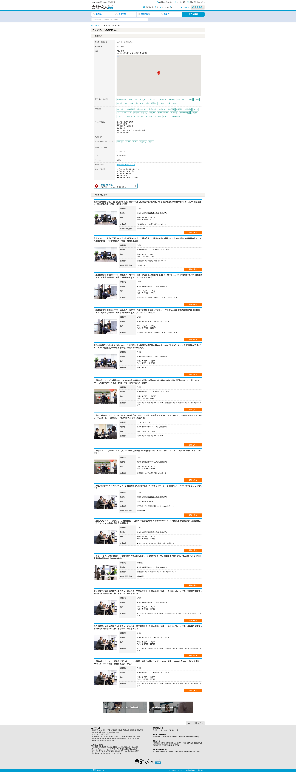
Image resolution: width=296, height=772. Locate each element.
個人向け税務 (157, 751)
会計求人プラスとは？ (166, 2)
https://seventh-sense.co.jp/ (126, 165)
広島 (103, 732)
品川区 (132, 736)
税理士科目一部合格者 (185, 743)
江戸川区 (114, 740)
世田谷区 (122, 736)
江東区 (108, 740)
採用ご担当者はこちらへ (197, 2)
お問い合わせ (190, 770)
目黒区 (127, 736)
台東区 (99, 740)
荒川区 (137, 738)
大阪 (93, 732)
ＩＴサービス (170, 751)
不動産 (181, 751)
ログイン (186, 8)
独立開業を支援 (97, 753)
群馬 (115, 730)
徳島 (110, 732)
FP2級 (177, 745)
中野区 (99, 738)
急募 (135, 749)
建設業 (189, 751)
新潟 (131, 730)
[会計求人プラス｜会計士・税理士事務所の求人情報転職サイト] (111, 8)
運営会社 (200, 770)
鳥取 (100, 732)
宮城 (124, 730)
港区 (107, 736)
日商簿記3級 (166, 745)
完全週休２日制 (112, 747)
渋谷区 (116, 736)
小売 (176, 751)
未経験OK (95, 747)
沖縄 (117, 732)
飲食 (163, 751)
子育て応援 (116, 749)
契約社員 (175, 730)
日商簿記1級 (198, 743)
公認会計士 (156, 743)
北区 (127, 738)
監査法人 (182, 736)
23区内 (102, 734)
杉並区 (108, 738)
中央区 (111, 736)
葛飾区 (94, 740)
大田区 (137, 736)
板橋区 (118, 738)
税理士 (163, 743)
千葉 (108, 730)
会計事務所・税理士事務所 (162, 736)
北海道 (120, 730)
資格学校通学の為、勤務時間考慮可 (127, 751)
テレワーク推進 (116, 753)
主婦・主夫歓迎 (132, 747)
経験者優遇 (102, 747)
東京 (100, 730)
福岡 (113, 732)
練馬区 (123, 738)
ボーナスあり (107, 749)
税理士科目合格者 (172, 743)
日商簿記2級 (157, 745)
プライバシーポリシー (176, 770)
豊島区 (113, 738)
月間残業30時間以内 (127, 749)
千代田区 (102, 736)
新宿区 (94, 738)
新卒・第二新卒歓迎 (98, 751)
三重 (141, 730)
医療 (185, 751)
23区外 (108, 734)
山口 (106, 732)
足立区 (132, 738)
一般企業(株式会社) (192, 736)
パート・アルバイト (164, 730)
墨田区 (104, 740)
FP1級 (172, 745)
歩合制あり (106, 753)
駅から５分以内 (97, 749)
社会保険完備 (122, 747)
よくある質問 (181, 2)
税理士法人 (175, 736)
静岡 (134, 730)
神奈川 (104, 730)
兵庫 (96, 732)
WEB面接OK (110, 751)
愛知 (138, 730)
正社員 (155, 730)
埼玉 (112, 730)
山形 (127, 730)
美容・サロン (196, 751)
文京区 (104, 738)
